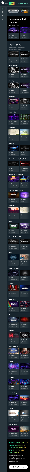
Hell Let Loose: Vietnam (16, 174)
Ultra (12, 3)
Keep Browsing (19, 467)
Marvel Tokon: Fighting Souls (17, 159)
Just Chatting (13, 393)
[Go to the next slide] (28, 10)
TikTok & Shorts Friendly (16, 190)
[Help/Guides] (3, 15)
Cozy (10, 221)
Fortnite (11, 362)
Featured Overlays (14, 44)
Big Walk (11, 143)
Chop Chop (12, 205)
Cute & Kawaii (13, 424)
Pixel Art (11, 377)
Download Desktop (23, 3)
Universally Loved (14, 26)
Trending (11, 81)
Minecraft (12, 96)
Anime (11, 283)
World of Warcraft (14, 346)
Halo (10, 252)
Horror (11, 315)
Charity (11, 408)
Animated (12, 127)
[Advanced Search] (3, 12)
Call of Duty (12, 299)
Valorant (11, 330)
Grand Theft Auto (14, 268)
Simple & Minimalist (13, 11)
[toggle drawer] (6, 239)
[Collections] (3, 19)
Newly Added (13, 65)
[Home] (3, 8)
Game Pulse (12, 112)
